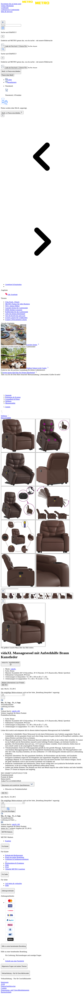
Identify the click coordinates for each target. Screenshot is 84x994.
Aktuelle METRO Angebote (15, 869)
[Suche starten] (3, 49)
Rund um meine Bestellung (14, 857)
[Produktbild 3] (19, 596)
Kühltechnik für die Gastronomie (16, 312)
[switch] (7, 75)
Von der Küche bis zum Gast (15, 316)
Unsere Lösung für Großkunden (16, 318)
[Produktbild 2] (11, 596)
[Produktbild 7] (47, 596)
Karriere (8, 841)
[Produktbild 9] (62, 596)
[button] (42, 412)
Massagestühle (10, 403)
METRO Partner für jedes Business (17, 304)
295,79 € (4, 685)
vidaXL (13, 669)
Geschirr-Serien (31, 345)
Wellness (8, 401)
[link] (44, 90)
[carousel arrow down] (3, 601)
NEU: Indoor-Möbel (12, 306)
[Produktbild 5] (33, 596)
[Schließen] (2, 115)
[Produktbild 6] (40, 596)
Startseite (8, 395)
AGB (3, 984)
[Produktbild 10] (69, 596)
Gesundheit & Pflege (12, 399)
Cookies (4, 988)
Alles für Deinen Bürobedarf (15, 314)
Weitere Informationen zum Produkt (13, 682)
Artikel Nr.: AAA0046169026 (10, 662)
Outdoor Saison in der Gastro (36, 368)
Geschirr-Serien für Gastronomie (16, 308)
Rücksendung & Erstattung (14, 863)
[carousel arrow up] (3, 591)
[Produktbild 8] (55, 596)
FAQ (7, 867)
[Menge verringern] (2, 695)
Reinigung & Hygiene (13, 397)
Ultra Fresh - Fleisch (12, 302)
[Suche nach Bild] (3, 28)
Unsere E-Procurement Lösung (16, 320)
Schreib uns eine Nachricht (14, 961)
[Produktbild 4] (26, 596)
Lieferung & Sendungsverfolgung (17, 859)
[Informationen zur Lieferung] (15, 820)
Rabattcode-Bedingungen (14, 855)
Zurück (7, 407)
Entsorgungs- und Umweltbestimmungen (15, 990)
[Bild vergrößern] (23, 625)
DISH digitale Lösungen (13, 310)
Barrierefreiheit (6, 992)
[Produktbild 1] (4, 596)
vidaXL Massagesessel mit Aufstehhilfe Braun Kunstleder (35, 655)
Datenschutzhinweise (8, 986)
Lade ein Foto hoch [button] (11, 46)
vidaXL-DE (16, 711)
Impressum (4, 982)
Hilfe (7, 865)
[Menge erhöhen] (24, 695)
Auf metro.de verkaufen (13, 883)
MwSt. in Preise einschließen (11, 113)
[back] (3, 22)
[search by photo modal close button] (2, 36)
